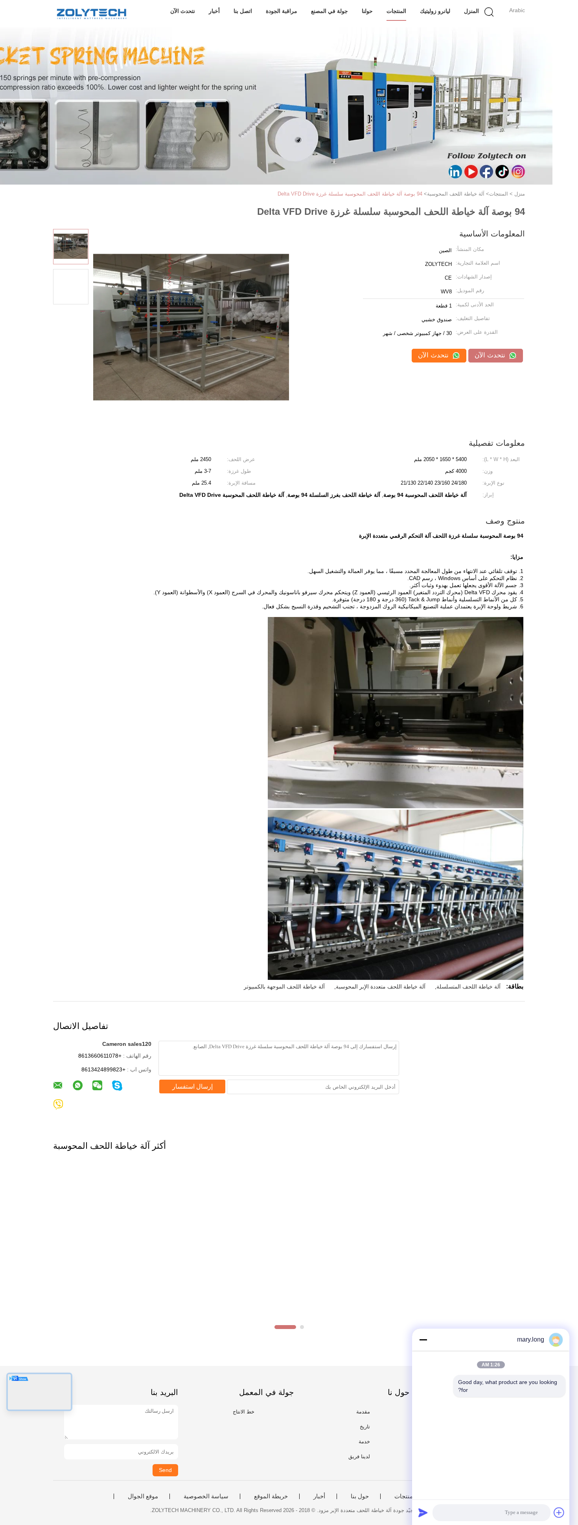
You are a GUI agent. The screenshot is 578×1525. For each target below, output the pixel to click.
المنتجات (396, 11)
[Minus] (423, 1339)
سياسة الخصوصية (206, 1496)
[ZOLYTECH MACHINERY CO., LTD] (91, 13)
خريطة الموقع (271, 1496)
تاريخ (365, 1427)
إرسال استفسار (192, 1086)
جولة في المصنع (329, 11)
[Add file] (559, 1512)
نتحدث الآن (182, 11)
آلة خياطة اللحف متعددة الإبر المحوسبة (380, 986)
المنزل (471, 11)
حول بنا (360, 1496)
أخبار (214, 11)
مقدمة (363, 1412)
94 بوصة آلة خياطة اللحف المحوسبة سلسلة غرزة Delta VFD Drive (350, 194)
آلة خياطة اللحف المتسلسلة (468, 986)
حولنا (367, 11)
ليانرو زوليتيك (435, 11)
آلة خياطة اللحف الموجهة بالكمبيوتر (284, 986)
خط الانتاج (243, 1412)
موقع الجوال (143, 1496)
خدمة (364, 1441)
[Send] (423, 1512)
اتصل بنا (243, 11)
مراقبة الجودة (281, 11)
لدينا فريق (359, 1456)
